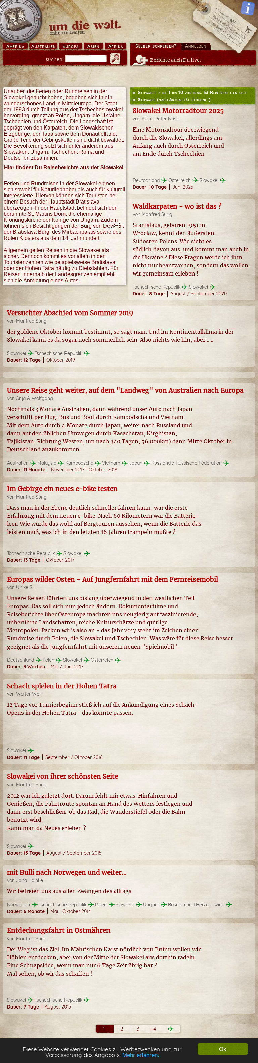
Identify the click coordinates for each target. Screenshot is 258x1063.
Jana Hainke (29, 880)
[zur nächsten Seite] (171, 1029)
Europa (70, 46)
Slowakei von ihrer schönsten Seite (62, 776)
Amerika (15, 46)
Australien (43, 46)
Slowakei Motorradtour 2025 (178, 111)
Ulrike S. (24, 587)
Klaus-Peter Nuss (160, 119)
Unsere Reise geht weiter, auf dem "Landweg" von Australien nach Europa (125, 390)
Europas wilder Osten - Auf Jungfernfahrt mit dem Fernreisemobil (112, 579)
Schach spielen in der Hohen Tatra (62, 686)
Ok (222, 1049)
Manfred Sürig (157, 214)
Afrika (115, 46)
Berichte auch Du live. (175, 60)
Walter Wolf (29, 694)
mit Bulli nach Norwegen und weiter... (67, 872)
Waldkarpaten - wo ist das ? (177, 206)
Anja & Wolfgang (34, 398)
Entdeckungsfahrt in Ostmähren (59, 930)
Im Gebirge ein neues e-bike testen (62, 489)
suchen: (54, 59)
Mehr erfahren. (140, 1055)
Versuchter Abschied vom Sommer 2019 (70, 313)
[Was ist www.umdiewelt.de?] (247, 8)
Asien (93, 46)
